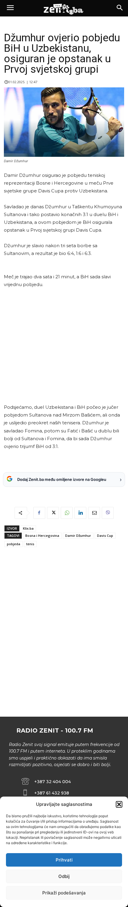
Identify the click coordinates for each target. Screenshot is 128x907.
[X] (53, 513)
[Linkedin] (80, 513)
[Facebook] (39, 513)
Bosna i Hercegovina (42, 535)
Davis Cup (105, 535)
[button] (119, 804)
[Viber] (108, 513)
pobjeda (13, 544)
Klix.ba (28, 528)
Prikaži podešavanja (64, 893)
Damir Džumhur (78, 535)
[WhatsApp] (67, 513)
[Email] (94, 513)
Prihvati (64, 860)
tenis (30, 544)
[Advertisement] (63, 346)
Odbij (64, 876)
